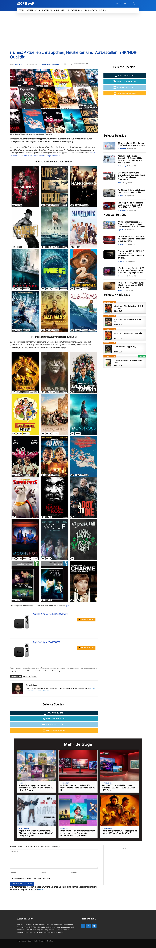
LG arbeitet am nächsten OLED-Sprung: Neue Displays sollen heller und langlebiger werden (131, 270)
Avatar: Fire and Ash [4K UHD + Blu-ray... (128, 320)
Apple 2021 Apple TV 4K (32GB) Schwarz (50, 614)
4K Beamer (121, 261)
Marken (120, 290)
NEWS (119, 182)
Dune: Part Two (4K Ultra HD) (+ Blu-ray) (128, 334)
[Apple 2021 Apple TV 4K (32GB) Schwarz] (21, 622)
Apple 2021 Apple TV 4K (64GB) (46, 642)
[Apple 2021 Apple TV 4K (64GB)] (21, 650)
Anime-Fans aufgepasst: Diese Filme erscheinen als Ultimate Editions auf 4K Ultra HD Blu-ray (131, 224)
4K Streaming (46, 64)
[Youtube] (124, 3)
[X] (121, 3)
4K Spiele (120, 195)
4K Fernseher (122, 210)
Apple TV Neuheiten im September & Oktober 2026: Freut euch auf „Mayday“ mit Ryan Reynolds (36, 833)
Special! (68, 606)
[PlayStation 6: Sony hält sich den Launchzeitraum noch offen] (109, 193)
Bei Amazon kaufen (87, 619)
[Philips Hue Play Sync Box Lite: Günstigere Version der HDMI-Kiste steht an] (109, 286)
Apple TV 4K (26, 676)
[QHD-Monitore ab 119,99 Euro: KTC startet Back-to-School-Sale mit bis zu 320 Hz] (109, 240)
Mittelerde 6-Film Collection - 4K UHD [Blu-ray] (128, 307)
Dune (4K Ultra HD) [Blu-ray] (125, 347)
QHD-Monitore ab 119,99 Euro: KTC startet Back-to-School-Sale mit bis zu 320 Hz (131, 239)
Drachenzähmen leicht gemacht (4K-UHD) (128, 361)
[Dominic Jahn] (17, 688)
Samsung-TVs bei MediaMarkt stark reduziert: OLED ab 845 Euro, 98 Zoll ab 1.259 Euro (130, 205)
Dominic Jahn (17, 64)
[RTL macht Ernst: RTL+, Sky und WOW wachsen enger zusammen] (109, 146)
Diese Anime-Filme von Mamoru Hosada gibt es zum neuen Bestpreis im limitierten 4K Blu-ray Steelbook (77, 833)
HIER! (40, 890)
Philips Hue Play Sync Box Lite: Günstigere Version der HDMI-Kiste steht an (131, 285)
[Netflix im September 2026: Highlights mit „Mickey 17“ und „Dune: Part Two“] (119, 810)
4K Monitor (121, 244)
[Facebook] (117, 3)
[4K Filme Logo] (29, 3)
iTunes (34, 676)
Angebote (55, 64)
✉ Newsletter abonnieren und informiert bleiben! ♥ (30, 878)
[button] (133, 3)
